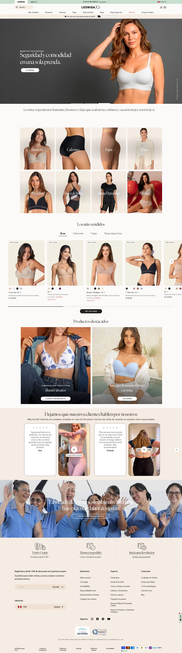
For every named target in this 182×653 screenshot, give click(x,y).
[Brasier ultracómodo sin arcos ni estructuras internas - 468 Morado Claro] (142, 289)
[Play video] (74, 449)
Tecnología (84, 582)
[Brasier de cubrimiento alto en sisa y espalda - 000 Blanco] (14, 289)
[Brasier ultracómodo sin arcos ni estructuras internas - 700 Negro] (127, 289)
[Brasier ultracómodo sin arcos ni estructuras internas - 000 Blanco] (130, 289)
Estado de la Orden (117, 582)
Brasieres (49, 12)
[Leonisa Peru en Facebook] (97, 619)
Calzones (62, 12)
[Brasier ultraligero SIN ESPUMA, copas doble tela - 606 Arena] (99, 289)
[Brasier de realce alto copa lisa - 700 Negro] (53, 289)
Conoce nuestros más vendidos (90, 516)
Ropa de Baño (88, 12)
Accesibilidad (110, 648)
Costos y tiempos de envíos (120, 586)
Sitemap (78, 648)
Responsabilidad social (88, 590)
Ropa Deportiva (116, 12)
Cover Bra (12, 292)
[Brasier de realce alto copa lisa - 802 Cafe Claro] (49, 289)
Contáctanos (114, 578)
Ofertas (132, 12)
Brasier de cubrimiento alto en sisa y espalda (24, 295)
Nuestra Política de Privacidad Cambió (121, 604)
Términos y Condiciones (43, 649)
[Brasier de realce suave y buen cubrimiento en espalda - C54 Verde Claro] (177, 289)
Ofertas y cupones (117, 595)
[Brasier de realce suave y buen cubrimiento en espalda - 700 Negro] (169, 289)
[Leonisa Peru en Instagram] (92, 619)
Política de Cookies (93, 649)
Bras (63, 233)
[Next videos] (177, 450)
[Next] (171, 261)
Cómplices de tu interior (88, 599)
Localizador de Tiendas (149, 578)
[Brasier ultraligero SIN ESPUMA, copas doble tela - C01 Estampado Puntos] (103, 289)
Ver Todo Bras (91, 311)
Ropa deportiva (113, 233)
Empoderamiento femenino (89, 595)
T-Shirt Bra (130, 292)
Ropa (102, 12)
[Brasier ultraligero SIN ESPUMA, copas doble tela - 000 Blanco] (91, 289)
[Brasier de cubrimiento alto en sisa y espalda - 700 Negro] (17, 289)
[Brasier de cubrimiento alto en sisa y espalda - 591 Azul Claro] (21, 289)
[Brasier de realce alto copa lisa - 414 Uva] (60, 289)
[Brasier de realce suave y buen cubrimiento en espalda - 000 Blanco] (173, 289)
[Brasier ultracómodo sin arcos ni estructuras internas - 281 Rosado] (134, 289)
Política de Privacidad (63, 649)
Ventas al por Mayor (148, 582)
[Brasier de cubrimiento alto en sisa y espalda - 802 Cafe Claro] (10, 289)
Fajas (74, 12)
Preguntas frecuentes (118, 599)
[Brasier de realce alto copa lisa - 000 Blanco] (56, 289)
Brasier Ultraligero (93, 292)
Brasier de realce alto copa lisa (58, 294)
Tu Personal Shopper (148, 586)
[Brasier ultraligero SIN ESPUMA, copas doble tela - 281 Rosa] (88, 289)
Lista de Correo (146, 590)
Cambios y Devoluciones (119, 590)
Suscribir (55, 587)
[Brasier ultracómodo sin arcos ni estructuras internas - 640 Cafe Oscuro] (138, 289)
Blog (142, 595)
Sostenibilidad (85, 586)
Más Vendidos (33, 12)
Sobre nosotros (85, 578)
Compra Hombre (147, 12)
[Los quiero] (127, 365)
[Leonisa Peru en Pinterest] (103, 619)
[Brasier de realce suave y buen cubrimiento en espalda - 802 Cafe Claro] (166, 289)
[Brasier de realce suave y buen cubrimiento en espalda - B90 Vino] (180, 289)
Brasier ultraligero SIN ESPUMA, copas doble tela (103, 295)
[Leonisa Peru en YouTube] (108, 619)
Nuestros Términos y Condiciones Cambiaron (122, 611)
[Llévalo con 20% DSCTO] (56, 365)
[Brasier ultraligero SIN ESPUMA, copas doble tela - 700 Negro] (95, 289)
